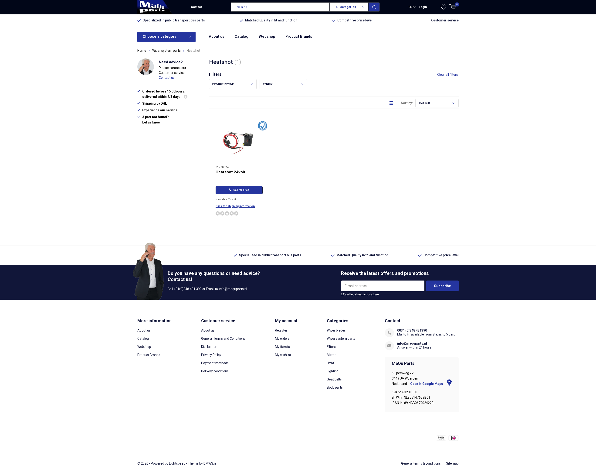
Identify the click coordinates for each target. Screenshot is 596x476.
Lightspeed (177, 463)
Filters (331, 347)
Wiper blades (336, 330)
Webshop (267, 36)
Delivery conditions (215, 371)
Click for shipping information (235, 206)
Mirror (331, 355)
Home (141, 50)
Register (281, 330)
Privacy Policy (211, 355)
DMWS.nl (210, 463)
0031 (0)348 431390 (412, 330)
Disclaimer (209, 347)
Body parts (335, 387)
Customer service (445, 20)
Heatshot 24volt (230, 172)
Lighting (333, 371)
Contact (196, 7)
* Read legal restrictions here (360, 294)
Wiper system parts (166, 50)
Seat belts (334, 379)
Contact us (167, 77)
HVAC (331, 363)
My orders (282, 338)
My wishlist (283, 355)
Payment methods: (215, 363)
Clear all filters (447, 74)
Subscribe (442, 286)
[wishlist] (443, 7)
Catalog (241, 36)
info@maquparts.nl (412, 343)
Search (374, 7)
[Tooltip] (185, 97)
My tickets (282, 347)
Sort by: (407, 103)
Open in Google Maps (427, 384)
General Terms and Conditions (223, 338)
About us (216, 36)
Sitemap (452, 463)
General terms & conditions (421, 463)
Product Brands (298, 36)
